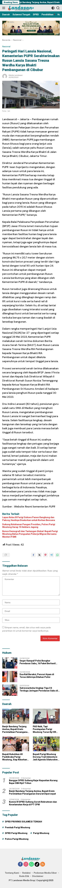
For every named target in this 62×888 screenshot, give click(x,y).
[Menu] (4, 7)
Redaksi (26, 873)
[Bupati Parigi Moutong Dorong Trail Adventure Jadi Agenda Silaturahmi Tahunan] (46, 743)
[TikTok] (37, 864)
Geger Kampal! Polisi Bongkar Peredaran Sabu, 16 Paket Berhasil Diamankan (38, 662)
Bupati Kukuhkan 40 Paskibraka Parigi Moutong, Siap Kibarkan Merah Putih (14, 757)
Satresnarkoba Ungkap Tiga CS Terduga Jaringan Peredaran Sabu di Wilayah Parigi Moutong (39, 689)
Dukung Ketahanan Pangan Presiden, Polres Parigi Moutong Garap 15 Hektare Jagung (28, 525)
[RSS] (42, 864)
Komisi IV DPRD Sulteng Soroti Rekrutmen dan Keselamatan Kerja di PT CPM (33, 803)
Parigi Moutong (41, 833)
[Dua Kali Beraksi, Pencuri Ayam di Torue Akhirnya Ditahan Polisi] (9, 676)
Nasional (6, 46)
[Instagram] (25, 864)
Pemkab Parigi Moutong (17, 827)
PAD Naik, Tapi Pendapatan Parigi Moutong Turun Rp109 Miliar (44, 729)
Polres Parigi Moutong (16, 839)
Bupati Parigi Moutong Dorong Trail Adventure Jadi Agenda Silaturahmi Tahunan (45, 757)
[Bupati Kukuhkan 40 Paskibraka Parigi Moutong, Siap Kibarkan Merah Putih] (15, 743)
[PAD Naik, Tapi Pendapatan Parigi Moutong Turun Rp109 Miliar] (46, 716)
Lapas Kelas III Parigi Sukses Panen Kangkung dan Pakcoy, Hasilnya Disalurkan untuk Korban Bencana (28, 518)
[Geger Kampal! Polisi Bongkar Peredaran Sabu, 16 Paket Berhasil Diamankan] (9, 663)
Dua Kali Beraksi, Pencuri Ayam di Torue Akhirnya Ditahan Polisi (37, 675)
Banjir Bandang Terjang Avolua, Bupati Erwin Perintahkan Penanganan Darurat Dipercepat (15, 729)
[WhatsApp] (31, 864)
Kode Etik (24, 876)
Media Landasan (16, 75)
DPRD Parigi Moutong (16, 833)
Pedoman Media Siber (45, 873)
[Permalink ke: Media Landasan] (4, 76)
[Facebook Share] (33, 555)
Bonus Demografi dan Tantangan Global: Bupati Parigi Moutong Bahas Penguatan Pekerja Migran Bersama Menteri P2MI (30, 534)
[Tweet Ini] (39, 555)
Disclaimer (37, 876)
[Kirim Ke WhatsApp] (57, 555)
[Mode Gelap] (53, 8)
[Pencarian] (58, 8)
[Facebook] (20, 864)
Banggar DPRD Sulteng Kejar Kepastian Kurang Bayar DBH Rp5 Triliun (33, 781)
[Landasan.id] (22, 7)
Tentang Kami (12, 873)
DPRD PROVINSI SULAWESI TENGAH (23, 821)
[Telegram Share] (51, 555)
